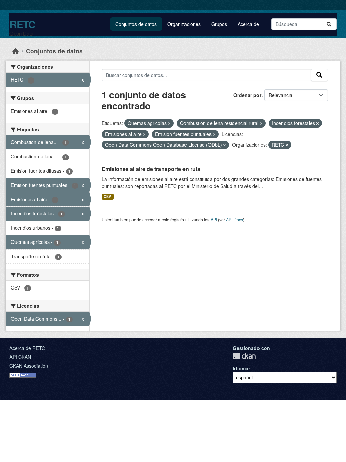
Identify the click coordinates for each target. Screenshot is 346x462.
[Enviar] (329, 24)
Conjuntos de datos (136, 24)
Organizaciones (184, 24)
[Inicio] (15, 51)
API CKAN (20, 356)
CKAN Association (28, 365)
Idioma (240, 368)
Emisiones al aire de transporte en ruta (151, 169)
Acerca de (248, 24)
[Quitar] (169, 123)
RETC (22, 24)
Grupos (219, 24)
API (214, 219)
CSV (107, 196)
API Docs (234, 219)
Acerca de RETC (27, 348)
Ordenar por (247, 95)
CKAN (244, 356)
